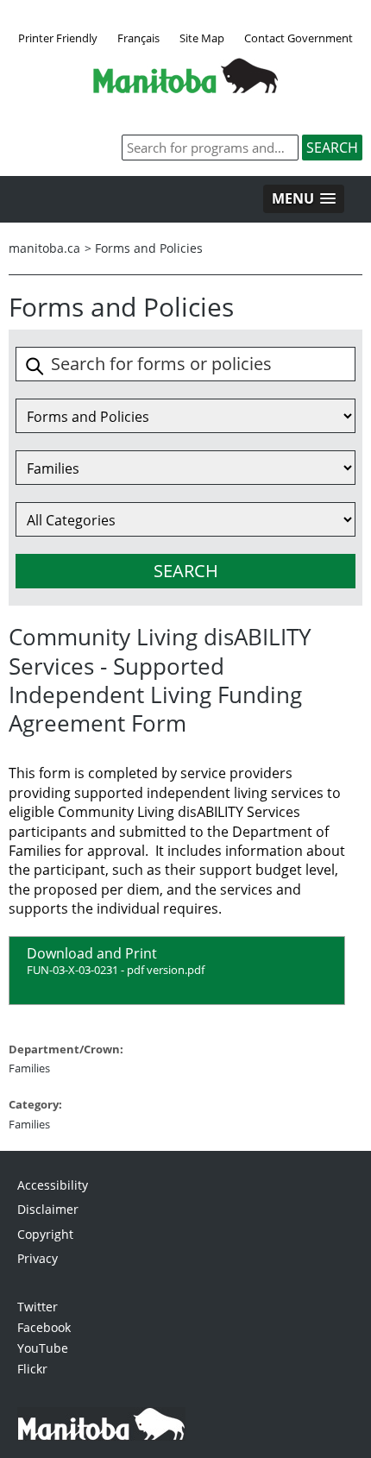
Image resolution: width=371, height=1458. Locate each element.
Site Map (201, 38)
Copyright (45, 1234)
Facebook (44, 1327)
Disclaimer (48, 1209)
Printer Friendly (57, 38)
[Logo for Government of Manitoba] (185, 88)
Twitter (37, 1306)
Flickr (32, 1369)
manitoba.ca (44, 248)
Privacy (37, 1258)
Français (138, 38)
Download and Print (115, 960)
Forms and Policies (149, 248)
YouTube (42, 1348)
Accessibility (52, 1185)
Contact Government (298, 38)
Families (29, 1068)
